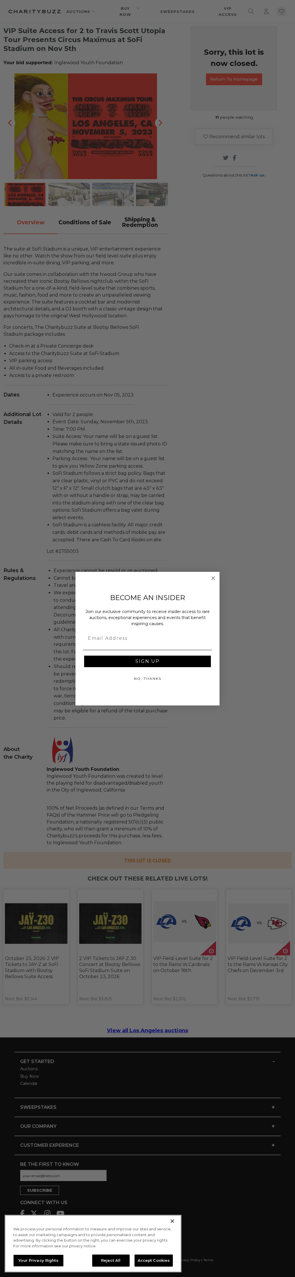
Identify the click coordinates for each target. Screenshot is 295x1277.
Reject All (110, 1260)
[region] (93, 1243)
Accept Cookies (154, 1260)
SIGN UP (147, 661)
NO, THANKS (147, 678)
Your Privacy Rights (38, 1260)
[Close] (172, 1221)
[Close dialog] (213, 578)
